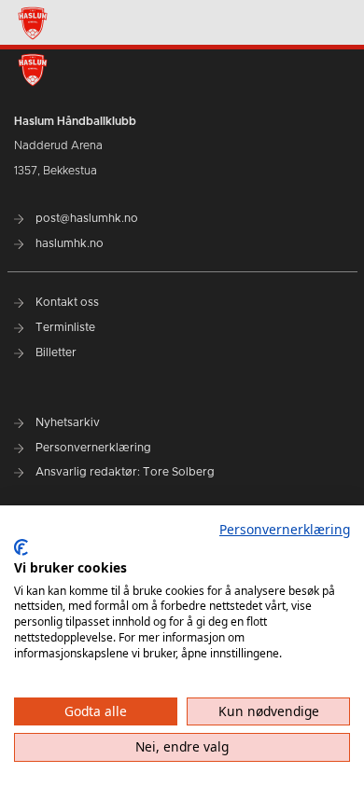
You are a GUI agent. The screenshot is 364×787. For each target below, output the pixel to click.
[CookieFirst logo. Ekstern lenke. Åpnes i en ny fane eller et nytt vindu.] (21, 547)
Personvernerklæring (284, 529)
